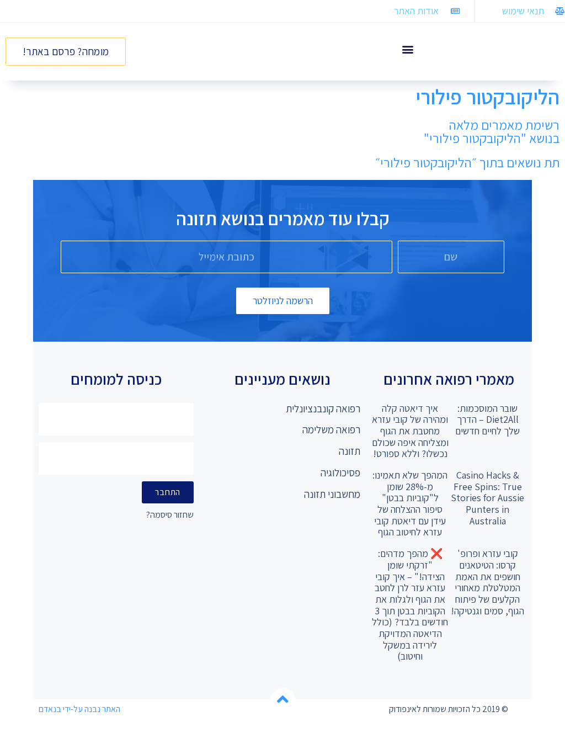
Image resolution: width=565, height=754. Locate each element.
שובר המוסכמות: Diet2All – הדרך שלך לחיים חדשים (487, 419)
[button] (407, 49)
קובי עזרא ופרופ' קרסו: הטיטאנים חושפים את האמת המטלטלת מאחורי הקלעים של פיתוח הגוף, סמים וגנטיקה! (487, 582)
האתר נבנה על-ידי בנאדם (79, 709)
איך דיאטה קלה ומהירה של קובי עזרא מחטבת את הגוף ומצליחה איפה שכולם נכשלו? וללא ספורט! (410, 431)
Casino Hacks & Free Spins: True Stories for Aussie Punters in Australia (487, 498)
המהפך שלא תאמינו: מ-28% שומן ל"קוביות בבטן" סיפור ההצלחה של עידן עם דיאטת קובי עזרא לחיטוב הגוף (409, 503)
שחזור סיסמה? (170, 515)
